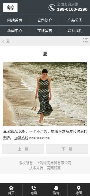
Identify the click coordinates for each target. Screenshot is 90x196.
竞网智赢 (54, 168)
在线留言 (44, 30)
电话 (33, 193)
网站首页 (14, 20)
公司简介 (44, 20)
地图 (79, 193)
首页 (11, 193)
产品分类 (75, 20)
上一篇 (23, 149)
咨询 (56, 193)
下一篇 (67, 149)
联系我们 (75, 30)
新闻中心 (14, 30)
